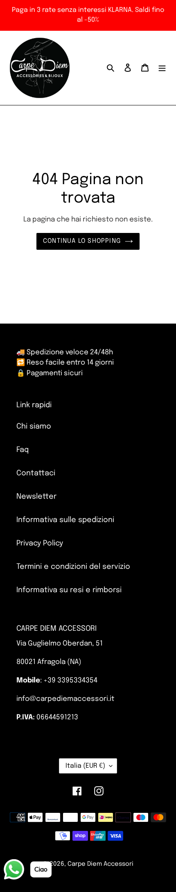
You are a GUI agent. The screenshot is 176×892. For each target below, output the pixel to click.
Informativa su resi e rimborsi (69, 590)
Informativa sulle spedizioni (65, 520)
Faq (22, 450)
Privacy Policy (39, 543)
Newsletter (36, 496)
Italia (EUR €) (85, 765)
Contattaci (35, 473)
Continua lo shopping (82, 241)
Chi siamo (33, 426)
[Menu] (162, 68)
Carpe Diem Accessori (100, 864)
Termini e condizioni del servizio (73, 566)
